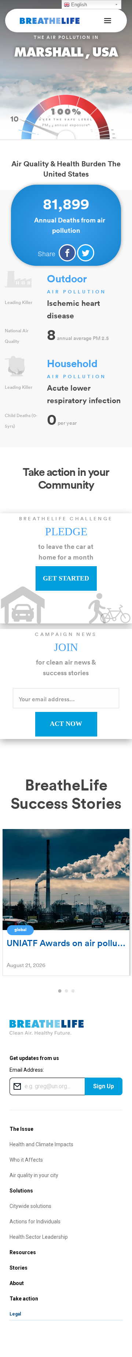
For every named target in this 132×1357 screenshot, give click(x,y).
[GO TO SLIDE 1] (59, 991)
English (78, 4)
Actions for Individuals (35, 1221)
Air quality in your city (34, 1175)
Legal (15, 1314)
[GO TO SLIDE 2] (66, 991)
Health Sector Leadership (39, 1237)
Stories (18, 1268)
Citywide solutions (30, 1206)
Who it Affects (26, 1160)
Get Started (66, 578)
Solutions (21, 1191)
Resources (23, 1252)
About (17, 1283)
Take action (24, 1299)
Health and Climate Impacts (41, 1144)
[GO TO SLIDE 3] (72, 991)
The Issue (21, 1129)
